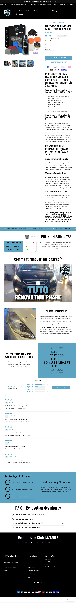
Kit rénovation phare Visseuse (11, 562)
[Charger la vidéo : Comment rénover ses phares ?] (38, 283)
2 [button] (37, 468)
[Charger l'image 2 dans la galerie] (15, 63)
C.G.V (29, 562)
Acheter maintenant (58, 62)
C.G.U (29, 559)
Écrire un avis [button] (61, 388)
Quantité (47, 49)
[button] (65, 12)
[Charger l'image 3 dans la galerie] (22, 63)
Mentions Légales (32, 565)
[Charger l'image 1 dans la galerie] (7, 63)
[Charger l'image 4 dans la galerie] (30, 63)
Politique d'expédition (33, 570)
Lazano (39, 595)
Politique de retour (32, 567)
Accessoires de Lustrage (10, 567)
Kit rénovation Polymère (10, 565)
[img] (8, 400)
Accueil (5, 559)
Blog (29, 577)
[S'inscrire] (49, 547)
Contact (6, 573)
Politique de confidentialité (31, 573)
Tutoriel (6, 570)
